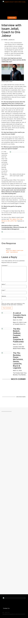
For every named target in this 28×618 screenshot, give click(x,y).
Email (3, 290)
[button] (14, 7)
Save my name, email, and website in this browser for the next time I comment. (13, 304)
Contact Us (6, 608)
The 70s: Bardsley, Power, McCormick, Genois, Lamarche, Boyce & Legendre (18, 360)
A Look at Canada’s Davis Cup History (19, 315)
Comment (4, 265)
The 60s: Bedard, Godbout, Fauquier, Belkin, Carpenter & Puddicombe (18, 335)
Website (3, 296)
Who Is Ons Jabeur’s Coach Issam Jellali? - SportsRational (14, 251)
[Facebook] (8, 13)
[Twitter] (20, 13)
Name (3, 284)
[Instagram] (12, 13)
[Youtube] (16, 13)
